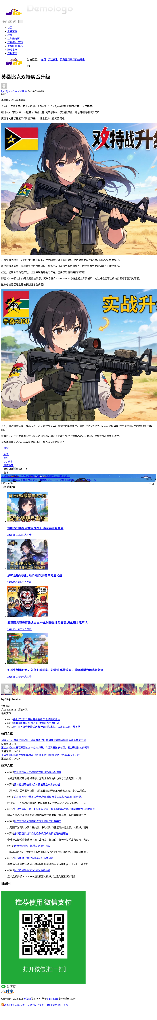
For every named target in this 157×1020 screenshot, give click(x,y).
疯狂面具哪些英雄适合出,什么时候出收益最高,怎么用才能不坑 (46, 727)
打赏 (6, 448)
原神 (9, 35)
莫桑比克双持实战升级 (72, 59)
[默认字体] (3, 68)
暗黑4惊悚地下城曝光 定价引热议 (32, 846)
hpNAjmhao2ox (14, 91)
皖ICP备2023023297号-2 (16, 1005)
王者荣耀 (12, 31)
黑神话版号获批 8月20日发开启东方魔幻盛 (36, 723)
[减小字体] (2, 68)
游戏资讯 (12, 53)
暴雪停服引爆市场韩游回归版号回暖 (33, 858)
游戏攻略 (12, 49)
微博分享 (8, 465)
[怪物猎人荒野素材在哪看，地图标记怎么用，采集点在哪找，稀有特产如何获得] (5, 682)
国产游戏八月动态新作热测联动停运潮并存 (37, 821)
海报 (6, 458)
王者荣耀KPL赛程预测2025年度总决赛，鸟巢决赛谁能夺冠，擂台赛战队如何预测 (45, 747)
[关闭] (2, 889)
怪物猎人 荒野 (15, 42)
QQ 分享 (8, 461)
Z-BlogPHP (52, 998)
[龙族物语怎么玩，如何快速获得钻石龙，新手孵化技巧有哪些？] (2, 682)
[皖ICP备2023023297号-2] (78, 1014)
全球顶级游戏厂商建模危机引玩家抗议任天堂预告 (41, 833)
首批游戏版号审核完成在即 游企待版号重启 (36, 719)
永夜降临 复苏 (15, 46)
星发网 (27, 998)
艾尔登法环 (13, 38)
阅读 (6, 454)
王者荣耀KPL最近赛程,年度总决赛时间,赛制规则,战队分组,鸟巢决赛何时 (40, 755)
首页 (9, 27)
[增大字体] (5, 68)
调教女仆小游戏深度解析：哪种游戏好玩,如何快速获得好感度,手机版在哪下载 (43, 740)
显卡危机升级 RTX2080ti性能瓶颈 (32, 870)
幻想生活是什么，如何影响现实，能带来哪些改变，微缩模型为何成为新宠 (54, 809)
